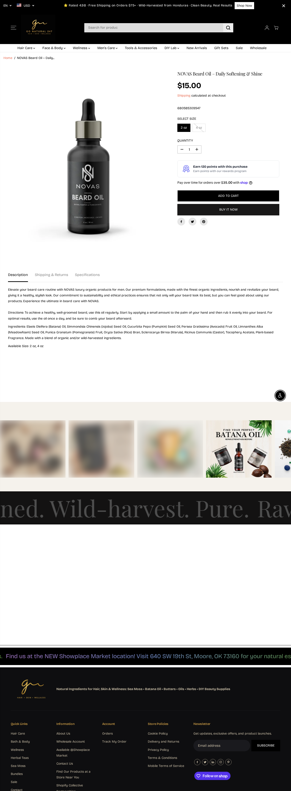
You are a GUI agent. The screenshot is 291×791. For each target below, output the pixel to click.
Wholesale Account (70, 742)
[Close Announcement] (284, 6)
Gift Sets (221, 48)
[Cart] (276, 28)
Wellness (80, 48)
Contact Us (64, 764)
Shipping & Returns (51, 275)
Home (7, 58)
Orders (107, 733)
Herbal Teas (20, 758)
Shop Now (244, 6)
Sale (239, 48)
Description (18, 275)
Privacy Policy (158, 750)
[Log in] (267, 28)
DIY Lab (171, 48)
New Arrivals (197, 48)
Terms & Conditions (162, 758)
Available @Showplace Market (73, 753)
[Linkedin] (213, 762)
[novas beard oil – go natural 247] (86, 165)
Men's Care (106, 48)
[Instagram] (221, 762)
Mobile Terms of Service (166, 766)
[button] (13, 27)
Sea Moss (18, 766)
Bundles (17, 774)
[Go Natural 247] (38, 28)
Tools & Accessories (141, 48)
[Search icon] (228, 27)
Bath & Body (20, 742)
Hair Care (25, 48)
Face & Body (53, 48)
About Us (63, 733)
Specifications (87, 275)
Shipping (183, 95)
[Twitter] (192, 222)
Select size (186, 119)
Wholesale (258, 48)
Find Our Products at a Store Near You (73, 774)
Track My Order (114, 742)
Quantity (185, 140)
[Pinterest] (204, 222)
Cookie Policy (158, 733)
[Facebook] (181, 222)
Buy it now (228, 210)
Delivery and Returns (163, 742)
